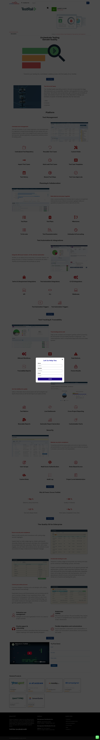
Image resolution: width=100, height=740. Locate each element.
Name (39, 363)
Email (39, 373)
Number (40, 368)
